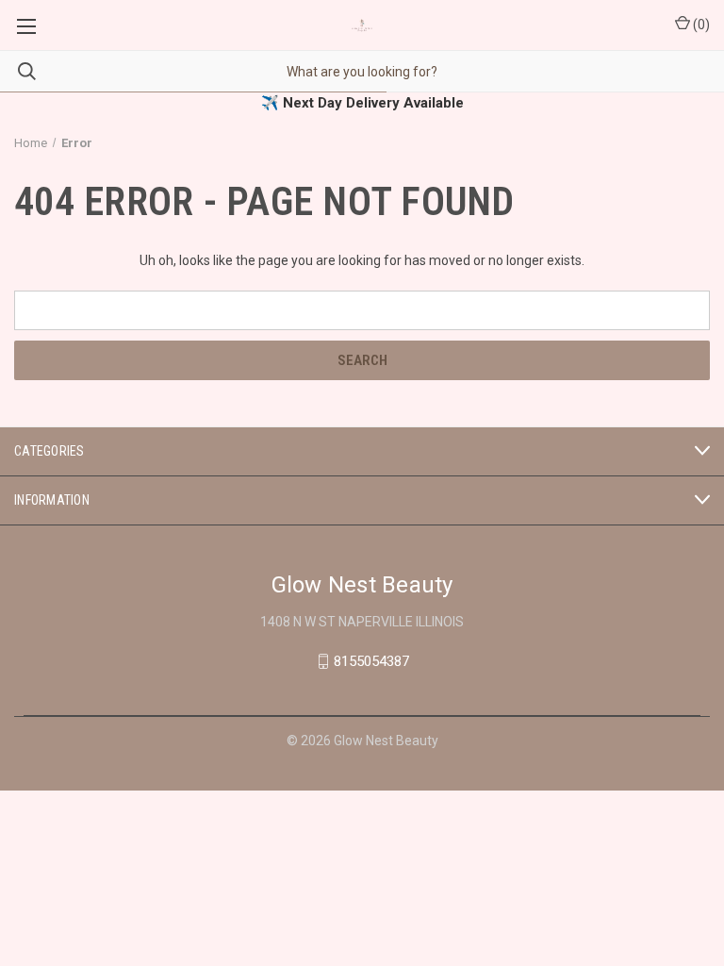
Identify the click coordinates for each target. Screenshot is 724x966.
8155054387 (371, 661)
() (700, 24)
